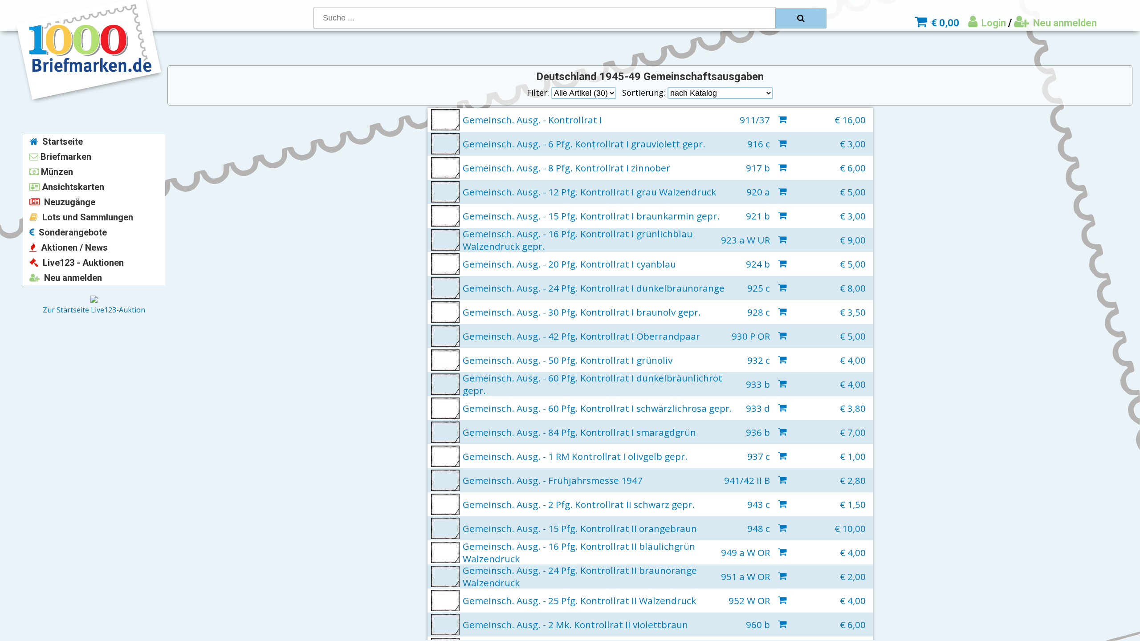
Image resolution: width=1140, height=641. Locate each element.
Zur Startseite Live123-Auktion (94, 310)
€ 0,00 (944, 22)
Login (992, 22)
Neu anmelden (1064, 22)
